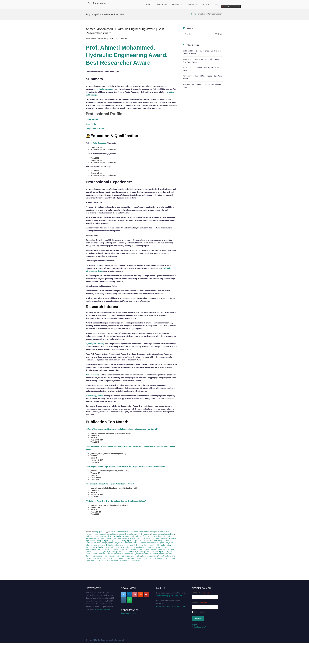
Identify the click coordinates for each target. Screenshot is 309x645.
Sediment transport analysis (113, 558)
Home (148, 5)
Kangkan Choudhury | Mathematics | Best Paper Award (202, 77)
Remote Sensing (92, 375)
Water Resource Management (98, 560)
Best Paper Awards (98, 3)
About (204, 5)
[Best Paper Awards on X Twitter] (123, 594)
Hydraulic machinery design (139, 538)
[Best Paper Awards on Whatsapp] (129, 600)
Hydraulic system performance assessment (148, 549)
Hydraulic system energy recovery (119, 545)
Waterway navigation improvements (125, 560)
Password (200, 602)
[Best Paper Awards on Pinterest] (134, 594)
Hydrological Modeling (95, 343)
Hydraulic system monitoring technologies (138, 547)
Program (191, 5)
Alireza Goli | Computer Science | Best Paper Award (201, 69)
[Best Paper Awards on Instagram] (123, 600)
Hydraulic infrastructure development (112, 538)
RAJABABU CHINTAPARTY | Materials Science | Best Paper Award (202, 60)
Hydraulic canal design (115, 534)
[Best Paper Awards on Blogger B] (140, 594)
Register (195, 625)
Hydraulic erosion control (123, 536)
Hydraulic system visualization (146, 554)
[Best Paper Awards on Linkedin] (129, 594)
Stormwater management (136, 558)
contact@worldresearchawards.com (170, 606)
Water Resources (100, 143)
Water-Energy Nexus (94, 395)
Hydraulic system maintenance (107, 547)
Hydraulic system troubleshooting (119, 554)
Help (216, 5)
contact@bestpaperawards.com (169, 596)
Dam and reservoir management (124, 532)
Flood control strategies (148, 532)
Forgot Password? (199, 627)
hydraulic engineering (105, 89)
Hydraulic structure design (96, 543)
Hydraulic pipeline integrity (115, 540)
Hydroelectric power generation (128, 556)
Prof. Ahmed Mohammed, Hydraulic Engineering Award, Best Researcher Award (127, 55)
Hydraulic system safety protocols (120, 551)
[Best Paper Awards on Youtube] (146, 594)
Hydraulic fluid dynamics (145, 536)
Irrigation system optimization (154, 556)
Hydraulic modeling (160, 538)
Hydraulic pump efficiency (160, 540)
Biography (98, 532)
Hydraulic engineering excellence (99, 536)
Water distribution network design (161, 558)
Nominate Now (161, 5)
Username (200, 592)
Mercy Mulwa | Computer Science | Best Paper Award (202, 85)
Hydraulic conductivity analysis (137, 534)
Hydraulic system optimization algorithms (113, 549)
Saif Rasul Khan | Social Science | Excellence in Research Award (202, 52)
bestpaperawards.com (102, 604)
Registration (177, 5)
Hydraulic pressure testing (138, 540)
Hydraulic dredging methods (162, 534)
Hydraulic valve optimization (103, 556)
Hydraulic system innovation (145, 545)
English (226, 6)
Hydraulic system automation (120, 543)
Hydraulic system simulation (146, 551)
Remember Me (200, 612)
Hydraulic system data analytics (145, 543)
